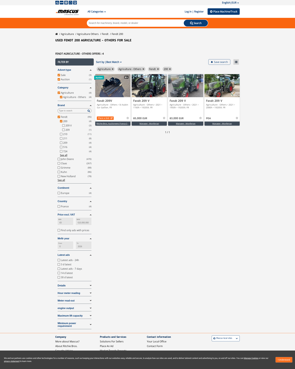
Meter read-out (66, 300)
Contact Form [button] (155, 346)
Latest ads (64, 255)
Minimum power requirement (67, 324)
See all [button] (63, 155)
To (78, 243)
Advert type (64, 70)
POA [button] (208, 118)
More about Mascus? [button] (67, 341)
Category (63, 87)
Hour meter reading (69, 293)
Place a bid (103, 118)
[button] (74, 62)
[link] (112, 85)
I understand (284, 360)
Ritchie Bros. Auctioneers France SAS (113, 123)
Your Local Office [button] (156, 341)
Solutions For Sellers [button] (112, 341)
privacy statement (12, 361)
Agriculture (67, 34)
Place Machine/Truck (225, 11)
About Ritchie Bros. (66, 346)
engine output (66, 308)
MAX (78, 219)
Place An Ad (106, 346)
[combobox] (213, 338)
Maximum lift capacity (70, 315)
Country (62, 201)
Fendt (105, 34)
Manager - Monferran (149, 123)
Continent (63, 188)
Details (62, 285)
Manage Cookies (251, 358)
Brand (61, 105)
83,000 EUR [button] (177, 118)
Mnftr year (63, 238)
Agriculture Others (88, 34)
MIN (59, 219)
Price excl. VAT (66, 214)
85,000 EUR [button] (140, 118)
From (60, 243)
